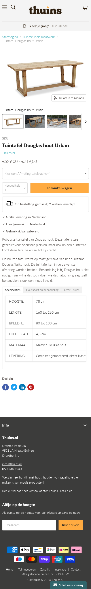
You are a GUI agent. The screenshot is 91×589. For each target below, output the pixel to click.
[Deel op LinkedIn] (22, 387)
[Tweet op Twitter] (14, 387)
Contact (75, 569)
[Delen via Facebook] (5, 387)
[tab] (12, 290)
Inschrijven (70, 525)
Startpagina (10, 37)
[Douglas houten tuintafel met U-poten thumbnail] (35, 121)
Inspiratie (60, 569)
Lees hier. (66, 491)
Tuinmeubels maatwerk (39, 37)
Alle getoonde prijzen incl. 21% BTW (45, 574)
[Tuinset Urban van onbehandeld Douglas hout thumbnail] (79, 121)
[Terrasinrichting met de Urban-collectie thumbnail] (57, 121)
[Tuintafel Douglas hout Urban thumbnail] (12, 121)
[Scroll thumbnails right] (84, 122)
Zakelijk (45, 569)
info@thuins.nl (12, 464)
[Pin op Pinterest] (30, 387)
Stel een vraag (70, 585)
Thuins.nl (8, 153)
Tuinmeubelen (27, 569)
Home (9, 569)
